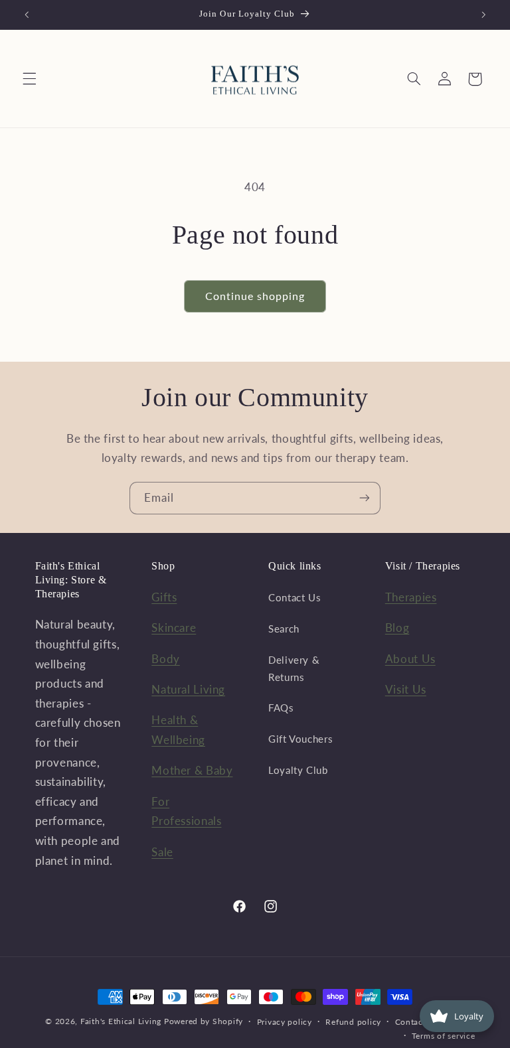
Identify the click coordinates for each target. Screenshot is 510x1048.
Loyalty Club (298, 770)
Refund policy (353, 1021)
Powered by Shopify (203, 1021)
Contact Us (294, 597)
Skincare (173, 628)
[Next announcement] (483, 14)
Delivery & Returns (293, 668)
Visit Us (405, 689)
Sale (162, 852)
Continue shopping (255, 295)
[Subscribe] (364, 498)
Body (165, 659)
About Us (410, 659)
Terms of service (443, 1035)
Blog (397, 628)
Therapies (411, 597)
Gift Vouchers (300, 739)
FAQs (281, 707)
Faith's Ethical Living (120, 1021)
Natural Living (188, 689)
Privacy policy (284, 1021)
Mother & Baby (191, 770)
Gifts (164, 597)
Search (283, 629)
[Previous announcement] (26, 14)
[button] (29, 79)
